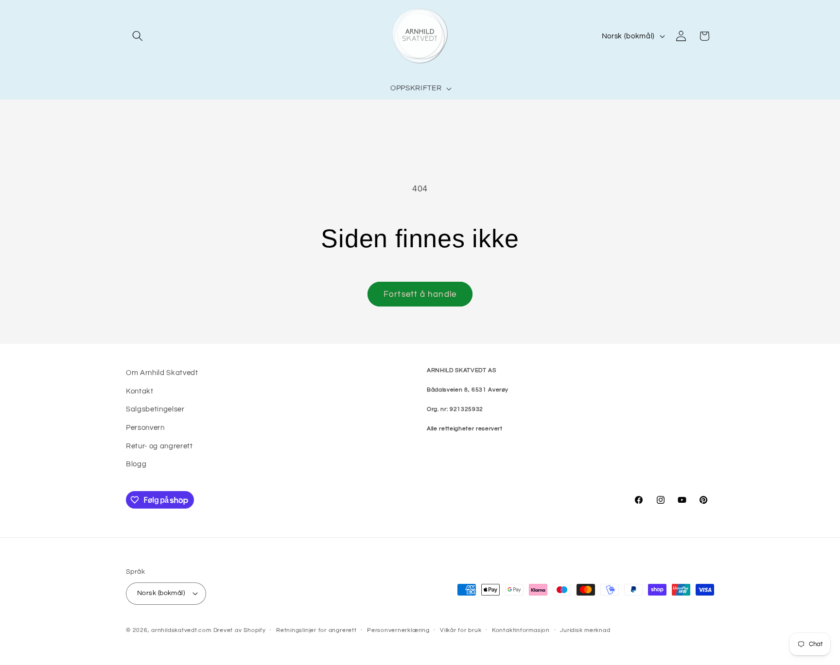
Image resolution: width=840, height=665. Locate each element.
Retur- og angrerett (159, 446)
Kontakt (140, 391)
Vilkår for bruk (461, 630)
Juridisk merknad (585, 630)
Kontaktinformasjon (521, 630)
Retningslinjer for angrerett (316, 630)
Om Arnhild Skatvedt (162, 372)
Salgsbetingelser (155, 409)
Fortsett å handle (420, 294)
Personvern (145, 427)
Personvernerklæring (398, 630)
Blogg (136, 464)
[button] (137, 36)
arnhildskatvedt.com (181, 630)
